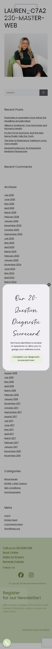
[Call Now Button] (7, 643)
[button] (49, 284)
